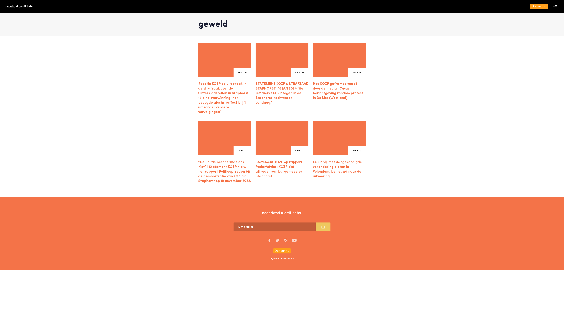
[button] (555, 6)
